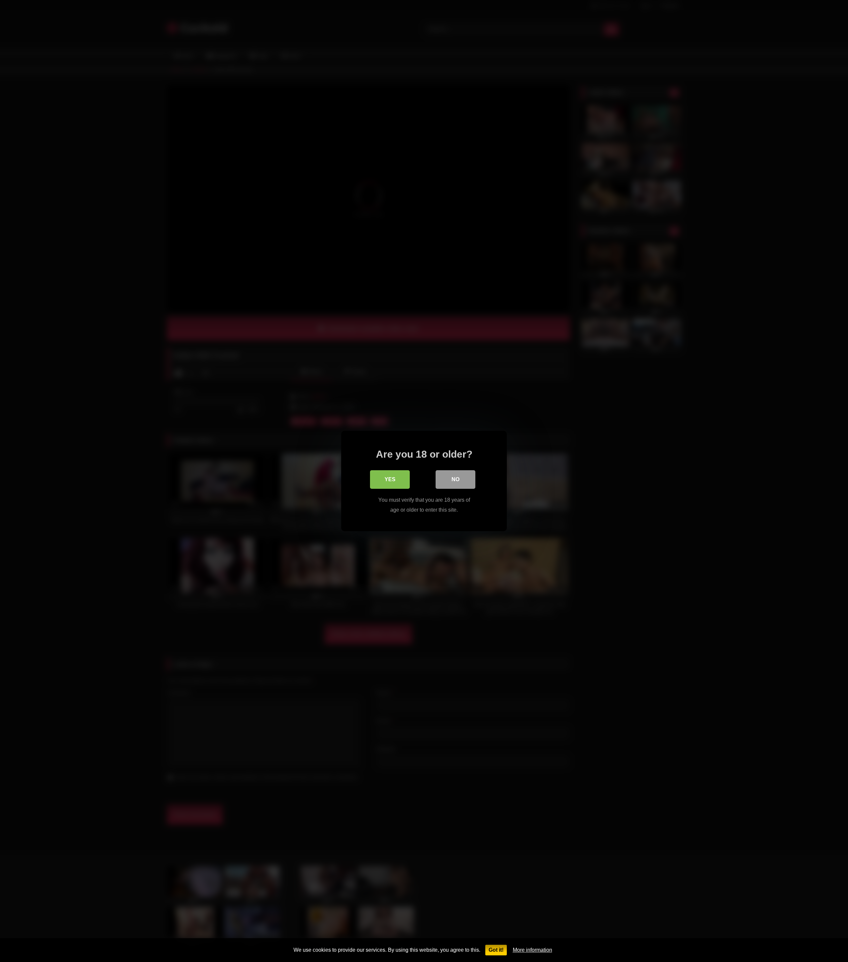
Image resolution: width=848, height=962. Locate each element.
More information (532, 950)
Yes (390, 479)
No (455, 479)
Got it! (496, 950)
